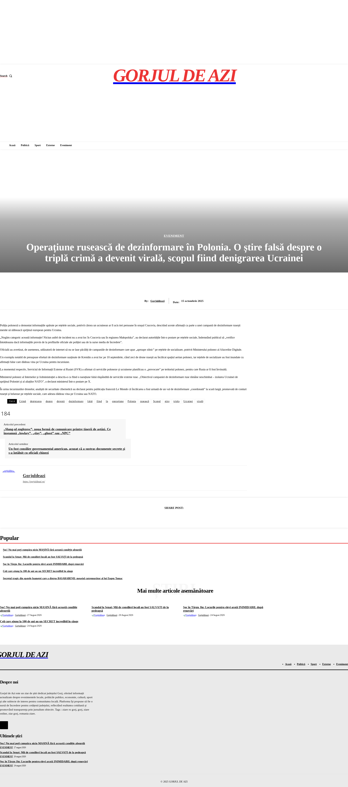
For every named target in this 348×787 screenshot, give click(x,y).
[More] (200, 517)
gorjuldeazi (157, 300)
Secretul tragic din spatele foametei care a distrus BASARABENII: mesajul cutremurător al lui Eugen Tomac (63, 578)
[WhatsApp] (187, 517)
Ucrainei (188, 401)
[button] (7, 76)
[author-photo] (7, 615)
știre (167, 401)
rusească (144, 401)
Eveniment (174, 235)
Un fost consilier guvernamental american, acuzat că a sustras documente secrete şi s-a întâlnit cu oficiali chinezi (67, 451)
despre (49, 401)
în (107, 401)
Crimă (22, 401)
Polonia (132, 401)
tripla (176, 401)
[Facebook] (148, 517)
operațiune (118, 401)
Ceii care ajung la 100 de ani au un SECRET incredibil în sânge (38, 571)
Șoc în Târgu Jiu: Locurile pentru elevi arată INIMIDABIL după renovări (43, 564)
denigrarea (36, 401)
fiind (99, 401)
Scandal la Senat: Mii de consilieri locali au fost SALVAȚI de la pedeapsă (43, 556)
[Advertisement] (174, 114)
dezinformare (76, 401)
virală (200, 401)
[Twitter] (161, 517)
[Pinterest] (174, 517)
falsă (90, 401)
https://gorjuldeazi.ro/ (34, 481)
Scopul (157, 401)
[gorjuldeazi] (8, 478)
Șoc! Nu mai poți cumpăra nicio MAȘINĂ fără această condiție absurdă (42, 549)
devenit (61, 401)
